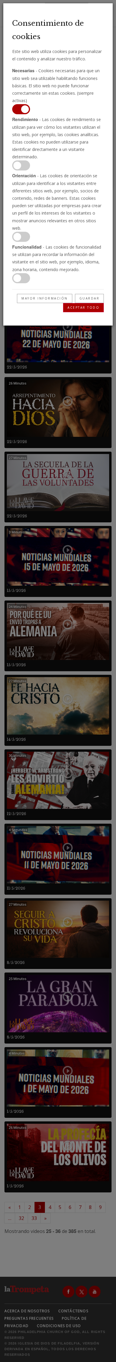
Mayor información (44, 298)
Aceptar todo (83, 307)
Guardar (89, 298)
